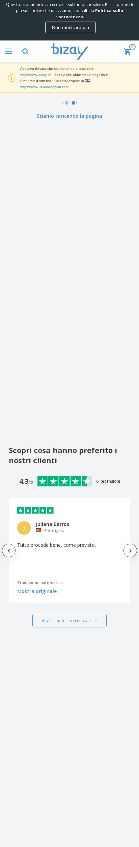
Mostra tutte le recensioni (66, 620)
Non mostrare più (70, 27)
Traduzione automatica (40, 583)
